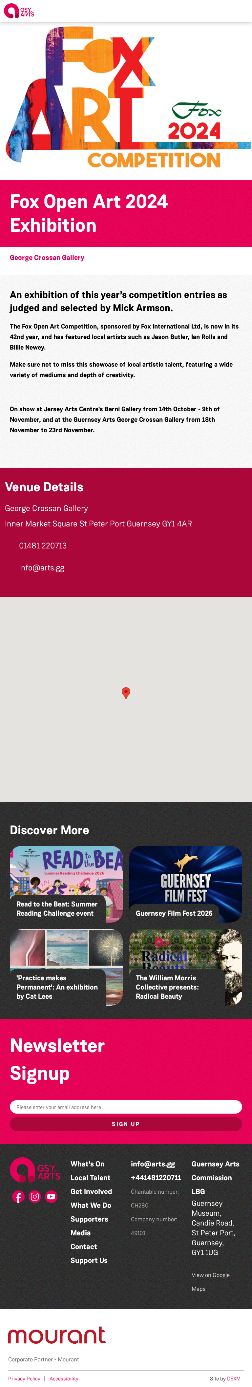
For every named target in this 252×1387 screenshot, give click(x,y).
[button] (242, 11)
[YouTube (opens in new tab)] (51, 1198)
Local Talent (91, 1178)
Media (81, 1233)
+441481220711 (156, 1178)
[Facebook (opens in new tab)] (18, 1198)
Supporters (89, 1219)
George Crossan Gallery (47, 257)
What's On (88, 1164)
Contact (84, 1246)
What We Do (91, 1205)
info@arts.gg (153, 1164)
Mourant (68, 1359)
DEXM (234, 1378)
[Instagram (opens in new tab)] (35, 1198)
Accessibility (64, 1378)
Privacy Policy (24, 1378)
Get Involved (91, 1191)
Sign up (126, 1124)
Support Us (89, 1260)
